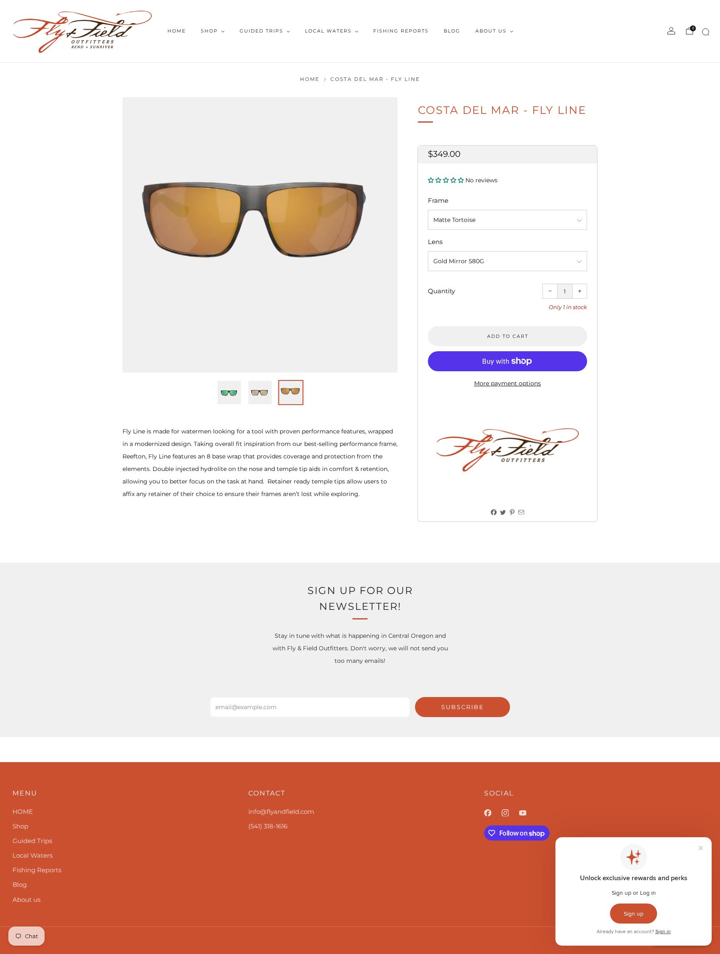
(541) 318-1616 (268, 826)
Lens (435, 242)
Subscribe (462, 707)
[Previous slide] (139, 235)
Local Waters (328, 31)
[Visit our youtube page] (528, 813)
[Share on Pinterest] (512, 512)
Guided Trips (261, 31)
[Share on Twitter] (503, 512)
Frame (438, 200)
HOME (177, 31)
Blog (452, 31)
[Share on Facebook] (494, 512)
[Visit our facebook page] (493, 813)
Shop (209, 31)
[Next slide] (381, 235)
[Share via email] (521, 512)
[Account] (671, 31)
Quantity (441, 291)
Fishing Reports (401, 31)
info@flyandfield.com (281, 812)
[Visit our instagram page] (510, 813)
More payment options (507, 383)
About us (491, 31)
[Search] (704, 34)
